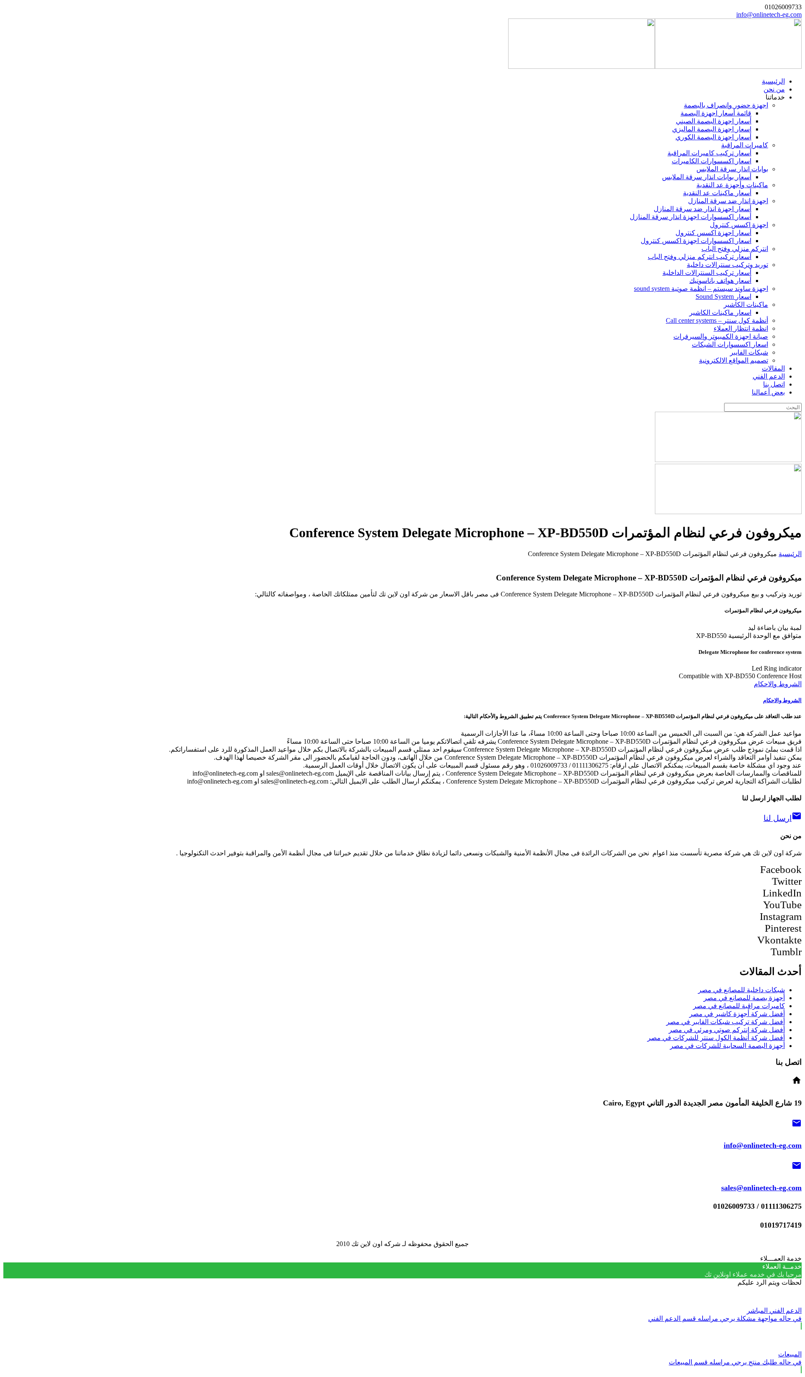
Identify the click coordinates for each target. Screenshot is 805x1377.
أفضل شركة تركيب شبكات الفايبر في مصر (725, 1021)
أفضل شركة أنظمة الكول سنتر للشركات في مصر (716, 1037)
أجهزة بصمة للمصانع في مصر (744, 997)
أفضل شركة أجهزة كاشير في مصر (737, 1013)
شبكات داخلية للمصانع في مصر (741, 989)
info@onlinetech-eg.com (769, 14)
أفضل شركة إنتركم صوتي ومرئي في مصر (727, 1029)
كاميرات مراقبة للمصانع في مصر (739, 1005)
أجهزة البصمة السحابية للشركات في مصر (727, 1045)
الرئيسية (790, 553)
